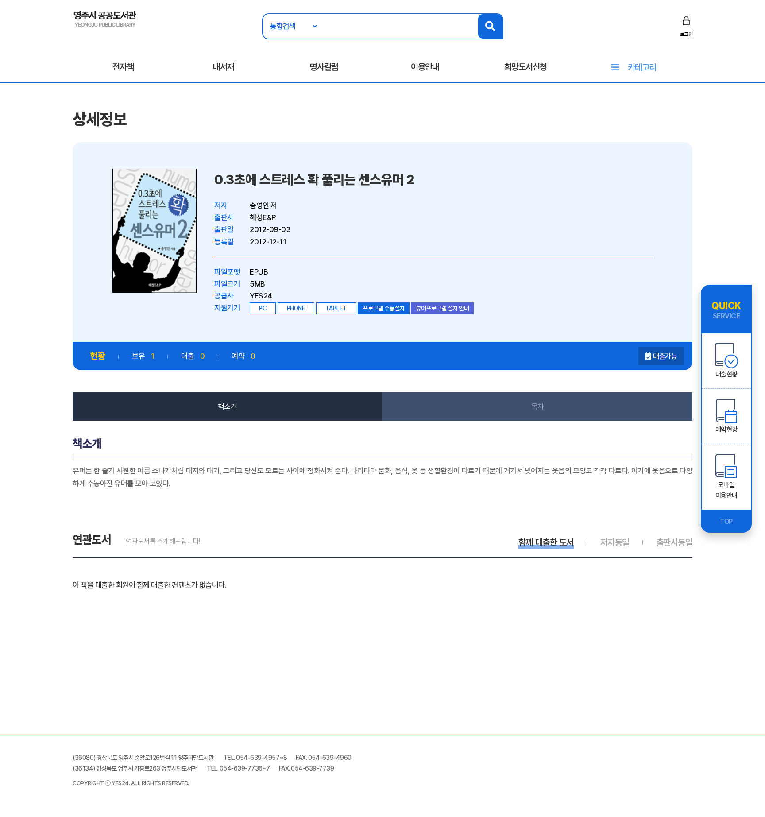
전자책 (123, 67)
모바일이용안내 (726, 490)
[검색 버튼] (490, 26)
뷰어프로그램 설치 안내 (442, 308)
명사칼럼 (324, 67)
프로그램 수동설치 (384, 308)
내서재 (223, 67)
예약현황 (726, 430)
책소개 (227, 406)
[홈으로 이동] (105, 18)
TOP (726, 522)
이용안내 (425, 67)
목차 (537, 406)
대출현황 (726, 374)
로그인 (686, 34)
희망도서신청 (525, 67)
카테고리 (642, 67)
